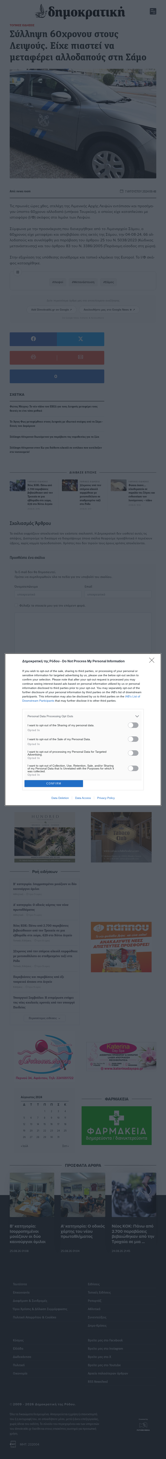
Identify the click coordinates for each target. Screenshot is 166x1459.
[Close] (153, 661)
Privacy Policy (106, 798)
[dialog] (83, 730)
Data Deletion (60, 798)
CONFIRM (53, 783)
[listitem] (83, 716)
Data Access (83, 798)
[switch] (133, 725)
